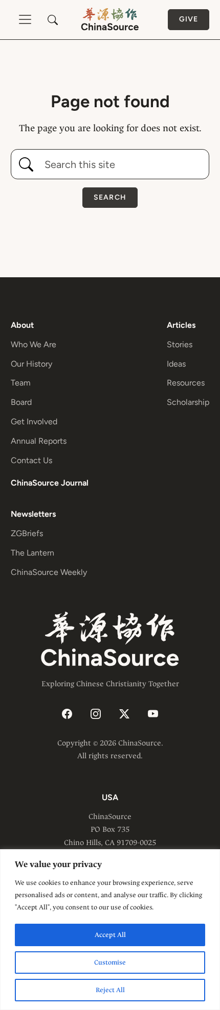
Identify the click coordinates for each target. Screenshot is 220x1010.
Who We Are (33, 344)
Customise (110, 962)
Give (188, 19)
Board (21, 402)
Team (21, 383)
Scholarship (188, 402)
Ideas (176, 364)
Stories (179, 344)
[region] (110, 929)
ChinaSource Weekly (49, 572)
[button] (53, 20)
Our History (31, 364)
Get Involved (34, 421)
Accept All (110, 934)
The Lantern (32, 553)
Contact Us (31, 460)
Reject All (110, 989)
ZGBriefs (27, 533)
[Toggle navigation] (25, 19)
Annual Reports (39, 441)
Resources (186, 383)
